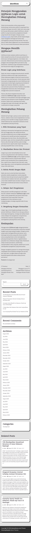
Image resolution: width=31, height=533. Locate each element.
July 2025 (5, 369)
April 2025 (5, 377)
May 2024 (5, 406)
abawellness (14, 4)
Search (5, 282)
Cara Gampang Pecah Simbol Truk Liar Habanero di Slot (15, 311)
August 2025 (6, 366)
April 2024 (5, 409)
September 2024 (7, 396)
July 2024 (5, 401)
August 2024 (6, 398)
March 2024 (6, 412)
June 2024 (5, 404)
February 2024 (6, 415)
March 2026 (6, 347)
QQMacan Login (5, 36)
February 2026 (6, 350)
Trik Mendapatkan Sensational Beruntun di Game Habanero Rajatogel (13, 444)
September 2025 (7, 363)
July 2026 (5, 336)
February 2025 (6, 382)
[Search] (27, 3)
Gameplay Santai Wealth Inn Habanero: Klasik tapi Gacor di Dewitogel (13, 500)
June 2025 (5, 371)
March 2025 (6, 379)
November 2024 (6, 390)
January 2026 (6, 352)
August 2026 (6, 333)
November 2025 (6, 358)
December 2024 (6, 388)
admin (5, 448)
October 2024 (6, 393)
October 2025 (6, 360)
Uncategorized (11, 260)
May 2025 (5, 374)
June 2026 (5, 339)
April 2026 (5, 344)
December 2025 (6, 355)
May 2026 (5, 342)
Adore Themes (14, 530)
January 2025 (6, 385)
